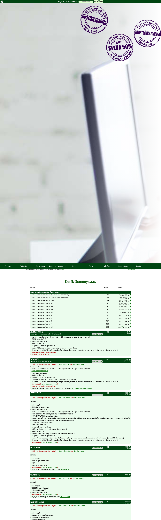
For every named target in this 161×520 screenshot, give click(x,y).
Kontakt (139, 266)
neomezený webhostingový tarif (81, 388)
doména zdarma (79, 364)
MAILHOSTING (65, 497)
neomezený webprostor (40, 371)
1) (122, 327)
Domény (8, 266)
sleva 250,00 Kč (64, 398)
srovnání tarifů (97, 334)
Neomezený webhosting (57, 266)
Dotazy (74, 266)
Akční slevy (24, 266)
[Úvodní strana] (1, 2)
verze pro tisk (131, 269)
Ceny (91, 266)
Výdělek (107, 266)
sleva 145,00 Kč (64, 364)
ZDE (63, 269)
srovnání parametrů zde (49, 384)
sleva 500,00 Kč (64, 478)
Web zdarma (40, 266)
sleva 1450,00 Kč (64, 506)
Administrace (123, 266)
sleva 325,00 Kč (64, 451)
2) (130, 295)
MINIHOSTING (65, 469)
